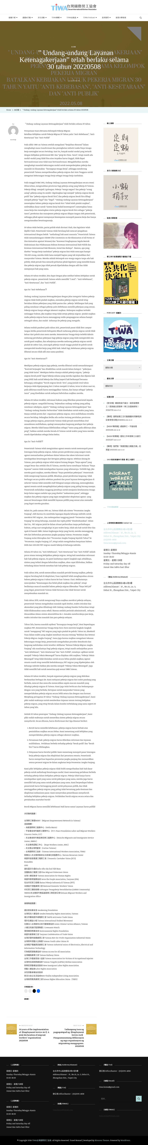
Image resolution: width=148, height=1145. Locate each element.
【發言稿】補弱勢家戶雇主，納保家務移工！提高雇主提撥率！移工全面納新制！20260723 (122, 406)
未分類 (73, 47)
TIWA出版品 (71, 17)
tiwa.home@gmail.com (114, 543)
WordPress (125, 1140)
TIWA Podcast (89, 17)
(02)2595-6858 (109, 539)
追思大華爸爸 (121, 17)
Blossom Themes (102, 1140)
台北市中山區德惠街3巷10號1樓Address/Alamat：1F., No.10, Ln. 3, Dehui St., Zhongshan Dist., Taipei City (121, 532)
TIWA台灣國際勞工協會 (41, 1140)
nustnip (13, 139)
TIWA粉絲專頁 (113, 507)
